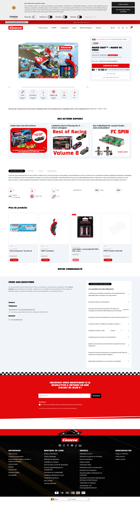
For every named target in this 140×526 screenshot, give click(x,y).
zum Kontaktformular (17, 319)
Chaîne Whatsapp (50, 456)
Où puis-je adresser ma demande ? (99, 302)
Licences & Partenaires (15, 456)
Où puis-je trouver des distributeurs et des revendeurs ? (108, 317)
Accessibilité (12, 475)
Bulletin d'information (51, 454)
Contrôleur (47, 251)
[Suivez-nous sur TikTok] (76, 445)
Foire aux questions (86, 459)
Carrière (11, 467)
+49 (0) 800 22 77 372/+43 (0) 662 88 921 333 (21, 309)
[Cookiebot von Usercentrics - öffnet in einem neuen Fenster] (14, 17)
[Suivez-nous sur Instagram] (64, 445)
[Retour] (9, 87)
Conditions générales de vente (54, 475)
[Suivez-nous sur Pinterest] (68, 445)
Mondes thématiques (86, 28)
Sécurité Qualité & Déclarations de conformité (91, 474)
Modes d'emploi (85, 462)
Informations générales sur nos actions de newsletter (104, 361)
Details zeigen (89, 17)
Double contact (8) (113, 251)
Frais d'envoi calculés (112, 57)
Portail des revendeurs (51, 478)
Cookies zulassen (123, 4)
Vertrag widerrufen (50, 483)
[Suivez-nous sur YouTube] (72, 445)
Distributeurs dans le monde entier (91, 467)
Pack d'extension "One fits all (21, 251)
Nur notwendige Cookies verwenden (123, 10)
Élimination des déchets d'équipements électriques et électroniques (92, 479)
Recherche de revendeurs (88, 470)
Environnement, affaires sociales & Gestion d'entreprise (19, 460)
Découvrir (98, 28)
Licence (40, 171)
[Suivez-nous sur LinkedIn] (80, 445)
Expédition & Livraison (51, 462)
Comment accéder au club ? (105, 330)
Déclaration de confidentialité (53, 472)
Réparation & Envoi (86, 454)
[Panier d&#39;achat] (131, 28)
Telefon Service (120, 459)
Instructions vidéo (85, 465)
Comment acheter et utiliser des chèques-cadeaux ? (104, 324)
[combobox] (60, 499)
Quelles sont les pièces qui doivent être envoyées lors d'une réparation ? (106, 345)
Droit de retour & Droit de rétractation (56, 465)
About (13, 454)
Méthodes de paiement (51, 459)
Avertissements (52, 171)
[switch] (50, 17)
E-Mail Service (120, 456)
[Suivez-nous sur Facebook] (60, 445)
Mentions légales (13, 472)
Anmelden (96, 396)
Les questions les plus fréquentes (100, 284)
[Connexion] (127, 28)
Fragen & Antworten (121, 454)
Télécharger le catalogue (88, 483)
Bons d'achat (48, 480)
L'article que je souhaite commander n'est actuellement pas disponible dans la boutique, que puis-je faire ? (106, 294)
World (13, 464)
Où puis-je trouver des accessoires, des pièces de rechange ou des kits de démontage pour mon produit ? (108, 309)
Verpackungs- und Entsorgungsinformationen (88, 487)
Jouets (74, 28)
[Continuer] (87, 87)
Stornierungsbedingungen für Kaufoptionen (53, 469)
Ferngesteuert (64, 28)
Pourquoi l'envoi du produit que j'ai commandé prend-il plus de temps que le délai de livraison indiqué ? (107, 353)
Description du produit (16, 171)
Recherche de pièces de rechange (91, 456)
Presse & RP (12, 470)
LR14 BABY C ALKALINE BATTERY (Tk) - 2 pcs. (85, 250)
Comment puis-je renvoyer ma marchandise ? (102, 337)
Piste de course (43, 28)
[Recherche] (119, 28)
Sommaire (31, 171)
